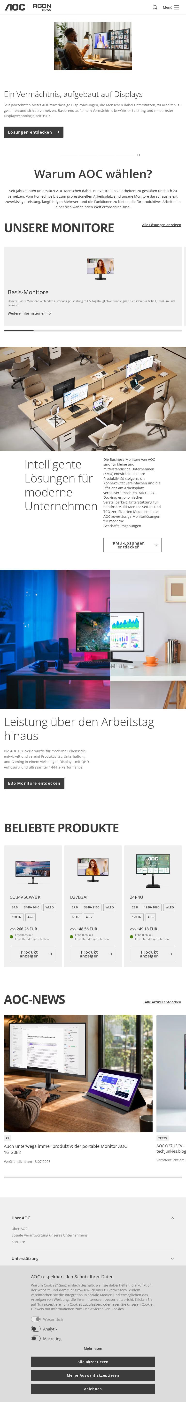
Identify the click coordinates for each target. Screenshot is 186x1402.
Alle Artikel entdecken (163, 1002)
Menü (167, 7)
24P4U (136, 897)
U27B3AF (79, 897)
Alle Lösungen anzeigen (161, 225)
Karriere (18, 1241)
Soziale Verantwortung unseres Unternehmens (50, 1235)
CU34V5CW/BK (25, 897)
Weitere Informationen (27, 313)
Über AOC (20, 1228)
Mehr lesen (93, 1348)
